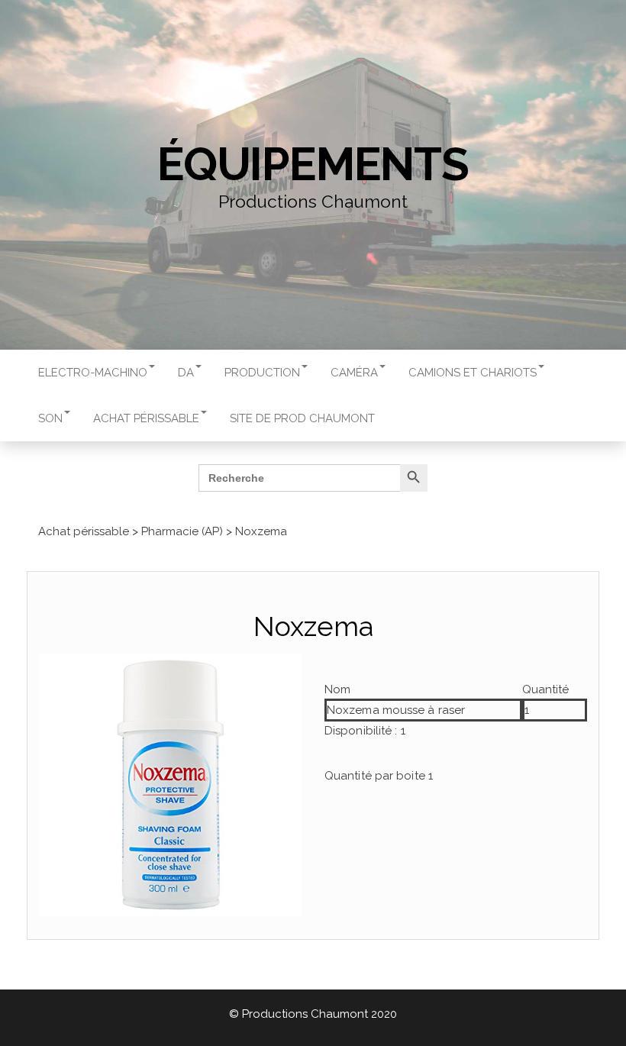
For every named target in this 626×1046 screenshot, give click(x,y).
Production (262, 372)
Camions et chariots (472, 372)
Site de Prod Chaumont (302, 418)
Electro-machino (92, 372)
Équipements (313, 164)
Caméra (354, 372)
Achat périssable (146, 418)
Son (50, 418)
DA (186, 372)
